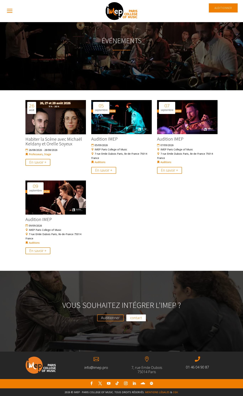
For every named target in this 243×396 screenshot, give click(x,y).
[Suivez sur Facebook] (91, 383)
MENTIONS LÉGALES (157, 392)
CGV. (175, 392)
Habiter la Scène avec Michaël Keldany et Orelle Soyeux (53, 141)
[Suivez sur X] (100, 383)
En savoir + (37, 162)
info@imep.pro (96, 367)
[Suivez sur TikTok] (117, 383)
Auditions (100, 162)
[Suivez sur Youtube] (108, 383)
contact (136, 317)
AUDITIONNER (223, 8)
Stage (47, 154)
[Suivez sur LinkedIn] (134, 383)
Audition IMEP (104, 139)
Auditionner (110, 317)
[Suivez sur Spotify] (151, 383)
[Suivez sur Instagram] (125, 383)
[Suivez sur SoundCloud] (142, 383)
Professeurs (36, 154)
